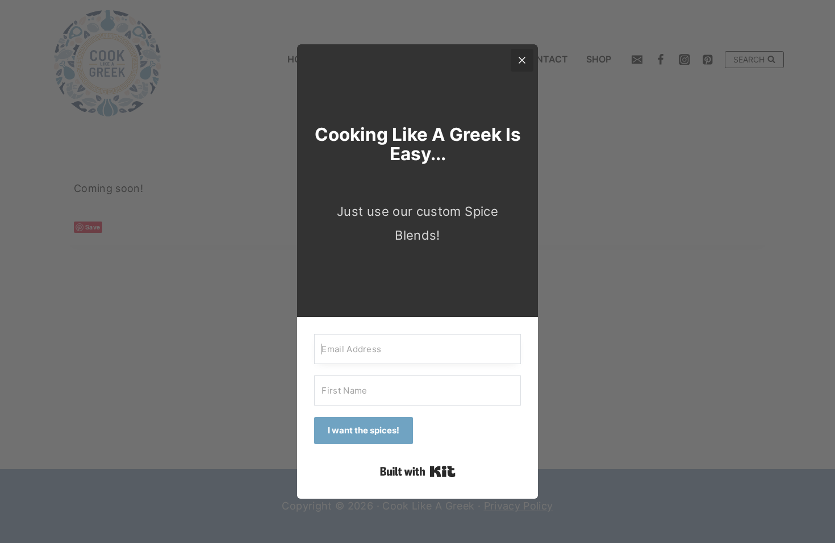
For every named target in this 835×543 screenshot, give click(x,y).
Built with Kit (418, 471)
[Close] (522, 60)
